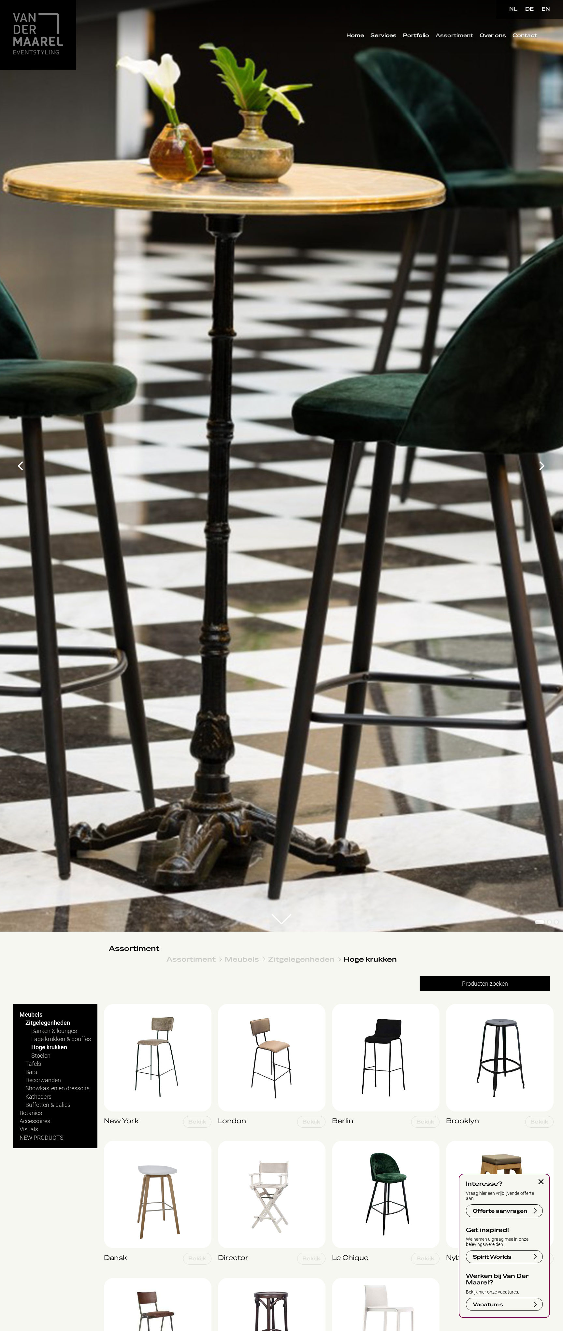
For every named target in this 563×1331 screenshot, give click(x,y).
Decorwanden (43, 1080)
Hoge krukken (370, 959)
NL (513, 9)
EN (545, 9)
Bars (31, 1071)
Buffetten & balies (47, 1104)
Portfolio (416, 35)
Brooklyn (457, 1007)
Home (355, 35)
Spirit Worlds (492, 1257)
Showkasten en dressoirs (57, 1088)
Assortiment (454, 35)
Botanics (31, 1112)
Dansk (112, 1144)
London (227, 1007)
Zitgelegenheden (301, 959)
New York (116, 1007)
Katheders (38, 1096)
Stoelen (41, 1055)
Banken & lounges (54, 1030)
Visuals (29, 1129)
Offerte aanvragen (500, 1211)
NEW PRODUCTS (42, 1137)
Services (383, 35)
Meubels (242, 959)
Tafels (33, 1063)
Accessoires (35, 1121)
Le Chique (344, 1144)
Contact (524, 35)
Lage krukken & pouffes (61, 1039)
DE (529, 9)
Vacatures (488, 1304)
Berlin (339, 1007)
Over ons (493, 35)
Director (228, 1144)
